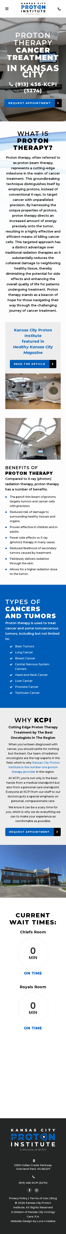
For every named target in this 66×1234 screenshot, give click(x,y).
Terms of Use (39, 1198)
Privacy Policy (18, 1198)
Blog (53, 1198)
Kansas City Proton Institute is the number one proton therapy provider (34, 767)
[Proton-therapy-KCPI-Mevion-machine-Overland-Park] (33, 391)
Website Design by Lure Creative (33, 1221)
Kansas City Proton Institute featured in (33, 341)
